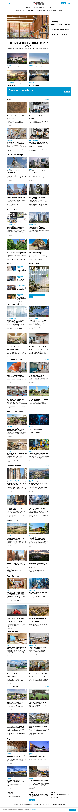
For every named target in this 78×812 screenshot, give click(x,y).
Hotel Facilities (10, 645)
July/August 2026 (33, 292)
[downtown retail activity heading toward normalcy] (39, 583)
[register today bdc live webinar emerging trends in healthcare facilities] (17, 311)
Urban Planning (32, 590)
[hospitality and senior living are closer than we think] (39, 638)
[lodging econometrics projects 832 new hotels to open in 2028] (17, 638)
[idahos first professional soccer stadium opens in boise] (39, 694)
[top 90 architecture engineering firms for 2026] (39, 189)
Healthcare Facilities (11, 318)
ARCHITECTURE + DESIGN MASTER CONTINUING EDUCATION (30, 804)
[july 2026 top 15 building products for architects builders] (11, 268)
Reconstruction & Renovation (13, 480)
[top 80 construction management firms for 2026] (17, 162)
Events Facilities (10, 426)
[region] (39, 810)
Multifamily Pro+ (20, 10)
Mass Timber (9, 114)
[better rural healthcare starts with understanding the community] (39, 311)
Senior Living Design (33, 645)
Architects (9, 672)
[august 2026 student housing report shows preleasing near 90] (17, 244)
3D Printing (31, 82)
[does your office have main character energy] (17, 500)
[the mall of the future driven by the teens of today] (17, 75)
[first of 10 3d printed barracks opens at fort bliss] (39, 75)
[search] (10, 3)
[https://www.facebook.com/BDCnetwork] (51, 797)
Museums (31, 535)
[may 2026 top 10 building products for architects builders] (11, 296)
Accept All (72, 809)
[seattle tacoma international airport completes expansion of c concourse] (17, 746)
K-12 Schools (9, 373)
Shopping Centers (10, 82)
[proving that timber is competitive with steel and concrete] (17, 107)
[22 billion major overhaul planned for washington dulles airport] (39, 746)
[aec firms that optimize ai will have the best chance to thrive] (39, 419)
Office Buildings (32, 114)
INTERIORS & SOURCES (62, 804)
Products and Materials (20, 267)
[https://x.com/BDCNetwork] (56, 797)
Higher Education (32, 373)
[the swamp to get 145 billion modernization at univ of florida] (17, 718)
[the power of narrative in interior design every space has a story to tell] (39, 133)
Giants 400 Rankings (29, 10)
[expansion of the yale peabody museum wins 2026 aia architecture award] (17, 555)
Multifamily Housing (11, 224)
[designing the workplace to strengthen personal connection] (17, 133)
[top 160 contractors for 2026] (17, 58)
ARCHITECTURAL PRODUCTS (47, 804)
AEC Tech (31, 426)
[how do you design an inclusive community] (39, 500)
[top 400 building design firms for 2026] (28, 27)
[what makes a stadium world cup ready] (39, 718)
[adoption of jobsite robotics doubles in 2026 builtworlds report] (39, 444)
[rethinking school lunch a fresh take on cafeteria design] (17, 391)
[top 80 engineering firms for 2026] (17, 189)
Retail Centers (10, 590)
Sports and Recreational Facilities (14, 700)
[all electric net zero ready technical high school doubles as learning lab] (17, 367)
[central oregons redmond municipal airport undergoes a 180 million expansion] (17, 771)
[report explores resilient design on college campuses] (39, 391)
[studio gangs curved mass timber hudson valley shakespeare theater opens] (39, 555)
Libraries (9, 535)
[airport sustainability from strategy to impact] (39, 771)
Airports (9, 753)
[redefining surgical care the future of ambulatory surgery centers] (39, 338)
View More (47, 99)
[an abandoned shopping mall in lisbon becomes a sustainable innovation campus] (39, 610)
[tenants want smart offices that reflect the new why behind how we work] (39, 107)
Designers (31, 506)
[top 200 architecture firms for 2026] (39, 58)
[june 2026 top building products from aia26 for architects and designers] (11, 278)
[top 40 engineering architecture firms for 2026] (39, 162)
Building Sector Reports (52, 10)
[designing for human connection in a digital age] (17, 444)
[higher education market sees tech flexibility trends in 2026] (39, 367)
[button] (8, 3)
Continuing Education (40, 10)
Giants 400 (9, 65)
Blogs (60, 10)
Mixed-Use (31, 480)
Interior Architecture (33, 140)
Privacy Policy (34, 809)
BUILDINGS (55, 804)
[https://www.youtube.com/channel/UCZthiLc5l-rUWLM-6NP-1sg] (57, 797)
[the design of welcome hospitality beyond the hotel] (39, 665)
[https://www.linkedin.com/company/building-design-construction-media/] (54, 797)
